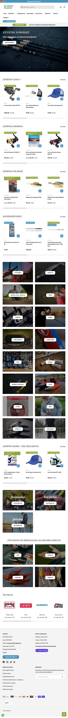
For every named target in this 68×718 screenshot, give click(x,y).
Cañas (50, 295)
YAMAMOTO (50, 555)
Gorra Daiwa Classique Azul (55, 105)
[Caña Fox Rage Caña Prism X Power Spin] (34, 230)
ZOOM (18, 555)
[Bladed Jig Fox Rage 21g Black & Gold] (56, 185)
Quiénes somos (7, 673)
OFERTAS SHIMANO (9, 42)
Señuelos (18, 429)
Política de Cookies (8, 689)
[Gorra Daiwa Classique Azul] (56, 93)
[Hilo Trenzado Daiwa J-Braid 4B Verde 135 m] (12, 460)
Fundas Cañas (50, 339)
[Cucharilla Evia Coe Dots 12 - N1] (12, 230)
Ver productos (18, 503)
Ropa (50, 406)
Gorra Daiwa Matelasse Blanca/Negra (32, 106)
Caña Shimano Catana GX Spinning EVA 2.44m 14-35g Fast (55, 244)
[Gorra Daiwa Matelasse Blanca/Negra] (34, 93)
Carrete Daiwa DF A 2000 (54, 472)
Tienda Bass (8, 710)
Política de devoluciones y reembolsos (13, 679)
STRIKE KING (18, 577)
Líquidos (50, 362)
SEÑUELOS (50, 577)
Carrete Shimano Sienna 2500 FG (54, 153)
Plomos (18, 406)
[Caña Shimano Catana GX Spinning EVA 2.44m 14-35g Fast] (56, 230)
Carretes (18, 317)
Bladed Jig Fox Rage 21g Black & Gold (56, 198)
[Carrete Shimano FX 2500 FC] (12, 140)
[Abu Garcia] (58, 605)
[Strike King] (9, 605)
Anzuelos (50, 272)
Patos (50, 384)
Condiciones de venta (8, 676)
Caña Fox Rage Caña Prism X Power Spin (33, 243)
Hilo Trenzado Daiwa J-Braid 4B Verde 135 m (11, 473)
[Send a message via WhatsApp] (3, 715)
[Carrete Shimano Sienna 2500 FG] (56, 140)
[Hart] (26, 605)
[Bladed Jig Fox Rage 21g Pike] (34, 185)
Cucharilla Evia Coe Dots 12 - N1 (11, 243)
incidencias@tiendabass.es (13, 643)
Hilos (17, 362)
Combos (50, 317)
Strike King (9, 615)
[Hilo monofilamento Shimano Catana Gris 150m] (34, 140)
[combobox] (36, 7)
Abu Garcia (58, 615)
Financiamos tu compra (9, 683)
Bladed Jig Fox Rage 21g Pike (33, 197)
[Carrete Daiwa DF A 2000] (56, 460)
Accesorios (18, 272)
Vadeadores (50, 429)
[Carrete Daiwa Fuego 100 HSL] (12, 93)
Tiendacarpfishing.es (11, 657)
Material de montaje (18, 384)
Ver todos (62, 79)
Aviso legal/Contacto (8, 670)
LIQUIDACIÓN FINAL (19, 24)
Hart (25, 615)
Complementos (18, 339)
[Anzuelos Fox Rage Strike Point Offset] (12, 185)
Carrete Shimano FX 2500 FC (12, 152)
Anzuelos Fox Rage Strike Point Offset (11, 198)
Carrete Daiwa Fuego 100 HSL (12, 105)
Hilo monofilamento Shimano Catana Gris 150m (34, 153)
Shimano (42, 615)
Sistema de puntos (8, 686)
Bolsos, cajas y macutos (18, 295)
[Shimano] (42, 605)
